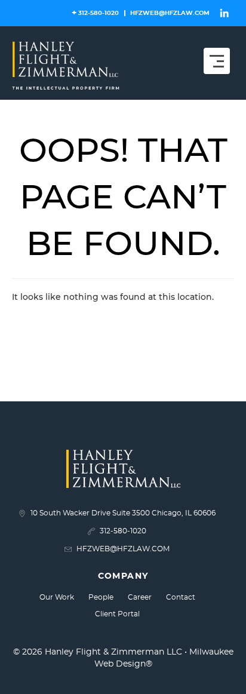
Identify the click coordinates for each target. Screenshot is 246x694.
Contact (180, 597)
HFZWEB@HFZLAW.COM (170, 13)
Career (140, 597)
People (100, 597)
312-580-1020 (98, 13)
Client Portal (117, 614)
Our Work (56, 597)
